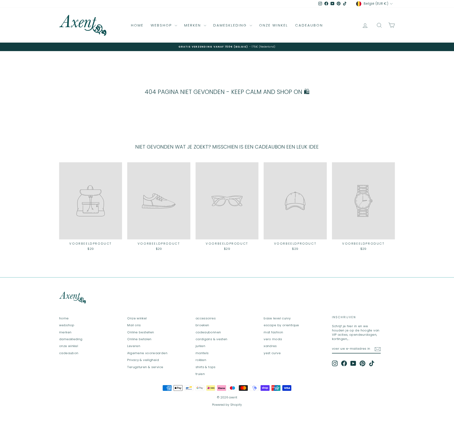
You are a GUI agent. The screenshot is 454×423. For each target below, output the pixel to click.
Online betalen (139, 339)
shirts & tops (206, 367)
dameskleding (231, 25)
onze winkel (273, 25)
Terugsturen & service (145, 367)
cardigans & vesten (211, 339)
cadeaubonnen (208, 332)
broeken (202, 325)
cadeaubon (309, 25)
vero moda (273, 339)
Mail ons (134, 325)
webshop (162, 25)
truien (200, 374)
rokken (201, 360)
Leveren (133, 346)
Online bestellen (140, 332)
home (137, 25)
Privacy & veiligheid (143, 360)
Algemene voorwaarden (147, 353)
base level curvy (277, 318)
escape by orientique (281, 325)
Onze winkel (137, 318)
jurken (200, 346)
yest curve (272, 353)
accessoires (206, 318)
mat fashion (273, 332)
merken (193, 25)
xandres (270, 346)
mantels (202, 353)
